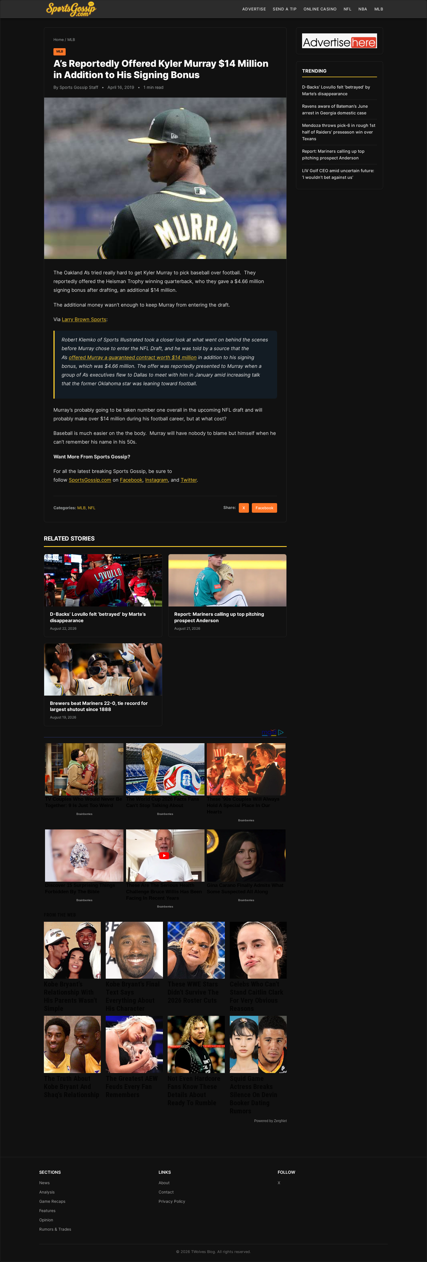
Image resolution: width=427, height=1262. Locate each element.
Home (58, 39)
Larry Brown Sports (84, 319)
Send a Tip (285, 9)
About (164, 1182)
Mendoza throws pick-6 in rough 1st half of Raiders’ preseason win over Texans (338, 132)
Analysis (47, 1192)
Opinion (46, 1220)
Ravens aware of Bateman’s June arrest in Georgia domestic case (335, 109)
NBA (362, 9)
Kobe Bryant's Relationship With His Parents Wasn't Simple (70, 996)
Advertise (254, 9)
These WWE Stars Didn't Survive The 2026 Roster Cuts (193, 992)
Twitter (189, 480)
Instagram (156, 480)
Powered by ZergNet (270, 1121)
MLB (378, 9)
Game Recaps (52, 1201)
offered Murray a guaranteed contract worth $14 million (133, 357)
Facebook (131, 480)
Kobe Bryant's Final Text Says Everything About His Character (133, 996)
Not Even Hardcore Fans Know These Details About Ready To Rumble (194, 1090)
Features (47, 1210)
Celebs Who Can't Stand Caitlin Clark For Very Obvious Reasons (256, 996)
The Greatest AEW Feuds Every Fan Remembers (132, 1086)
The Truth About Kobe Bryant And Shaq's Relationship (71, 1086)
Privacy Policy (172, 1201)
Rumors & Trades (55, 1229)
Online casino (320, 9)
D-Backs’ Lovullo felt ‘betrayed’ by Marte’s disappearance (336, 90)
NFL (348, 9)
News (44, 1182)
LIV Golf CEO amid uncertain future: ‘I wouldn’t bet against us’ (338, 174)
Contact (166, 1192)
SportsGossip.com (90, 480)
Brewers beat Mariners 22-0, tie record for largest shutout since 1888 (99, 706)
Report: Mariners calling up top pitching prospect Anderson (333, 154)
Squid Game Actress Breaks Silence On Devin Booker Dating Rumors (253, 1094)
